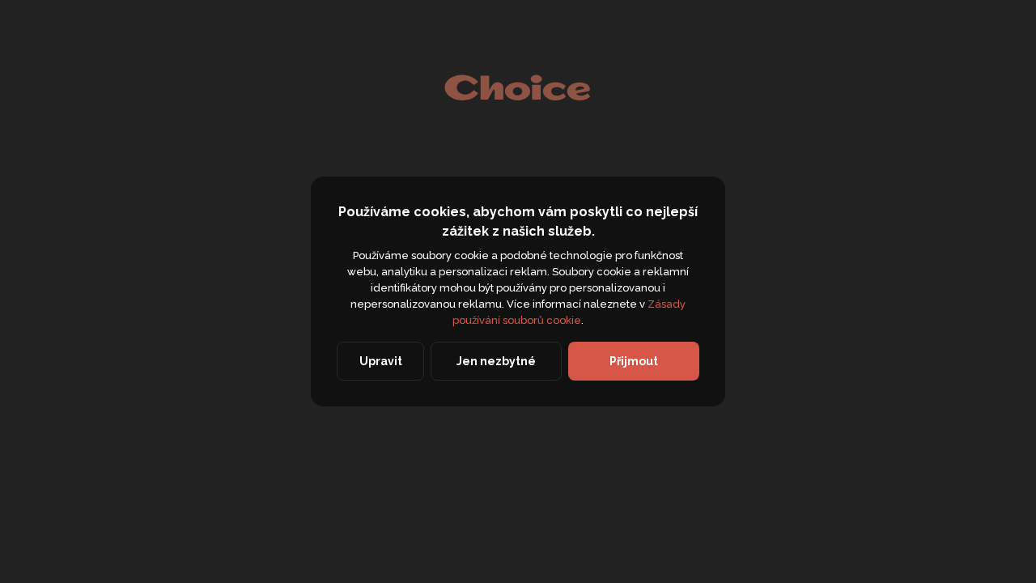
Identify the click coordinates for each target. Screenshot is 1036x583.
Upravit (380, 361)
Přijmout (633, 361)
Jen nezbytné (496, 361)
